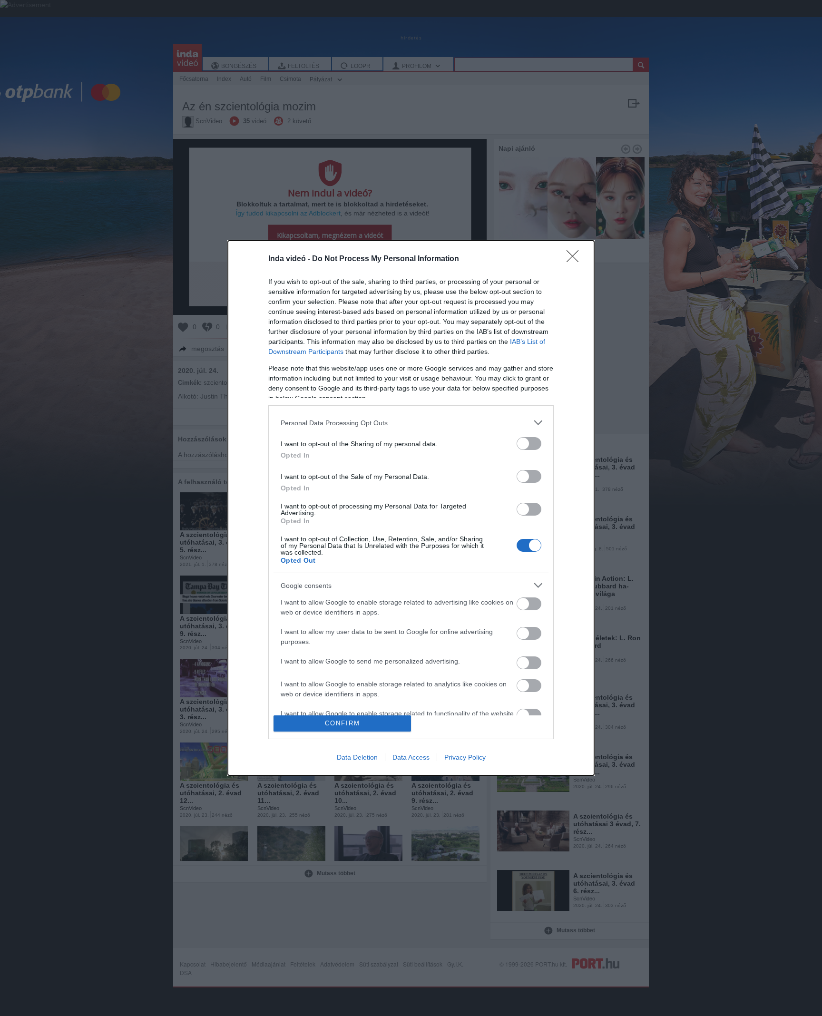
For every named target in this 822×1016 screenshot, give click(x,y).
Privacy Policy (465, 757)
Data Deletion (357, 757)
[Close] (576, 259)
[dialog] (411, 508)
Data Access (411, 757)
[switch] (529, 443)
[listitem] (411, 423)
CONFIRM (342, 723)
